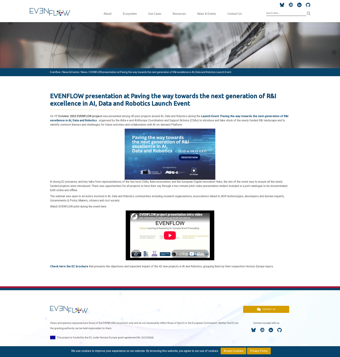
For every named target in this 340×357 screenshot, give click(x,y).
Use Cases (154, 13)
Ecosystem (130, 13)
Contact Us (234, 13)
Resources (179, 13)
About (108, 13)
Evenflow (55, 72)
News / (85, 72)
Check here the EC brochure (69, 266)
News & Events (206, 13)
